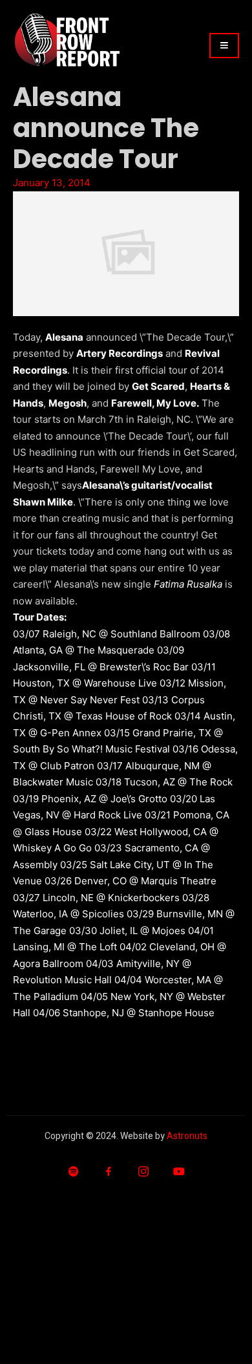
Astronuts (187, 1136)
